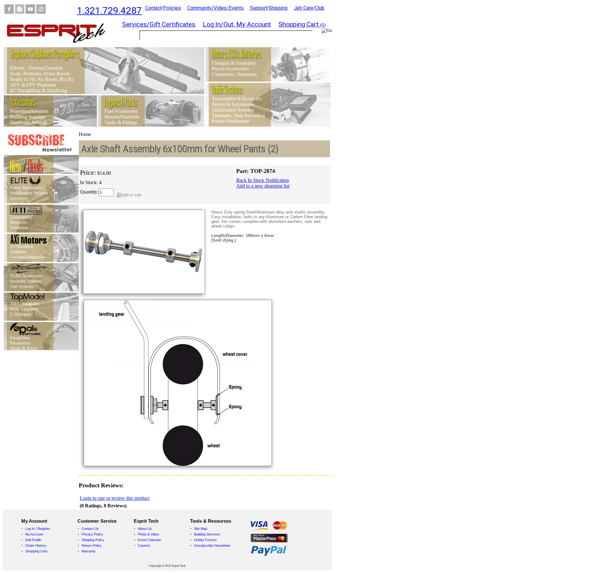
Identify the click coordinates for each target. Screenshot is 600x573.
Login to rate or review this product (114, 498)
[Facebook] (9, 12)
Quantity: (89, 191)
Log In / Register (37, 528)
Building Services (207, 534)
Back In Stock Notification (262, 180)
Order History (35, 545)
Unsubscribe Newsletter (212, 545)
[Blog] (19, 12)
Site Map (200, 528)
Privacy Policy (92, 534)
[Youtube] (30, 12)
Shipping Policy (93, 540)
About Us (145, 528)
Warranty (89, 551)
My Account (34, 534)
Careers (144, 545)
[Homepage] (60, 45)
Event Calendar (149, 540)
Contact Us (90, 528)
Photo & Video (148, 534)
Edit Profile (33, 540)
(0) (302, 25)
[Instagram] (41, 12)
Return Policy (92, 545)
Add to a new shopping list (262, 185)
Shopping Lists (36, 551)
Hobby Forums (205, 540)
